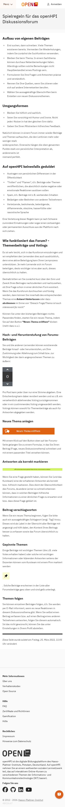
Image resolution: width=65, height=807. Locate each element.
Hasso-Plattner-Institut (30, 799)
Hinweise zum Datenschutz (16, 741)
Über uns (7, 681)
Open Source (9, 691)
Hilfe (5, 721)
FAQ (4, 706)
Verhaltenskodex (11, 686)
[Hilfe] (59, 794)
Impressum (8, 736)
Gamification (9, 716)
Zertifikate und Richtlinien (16, 711)
